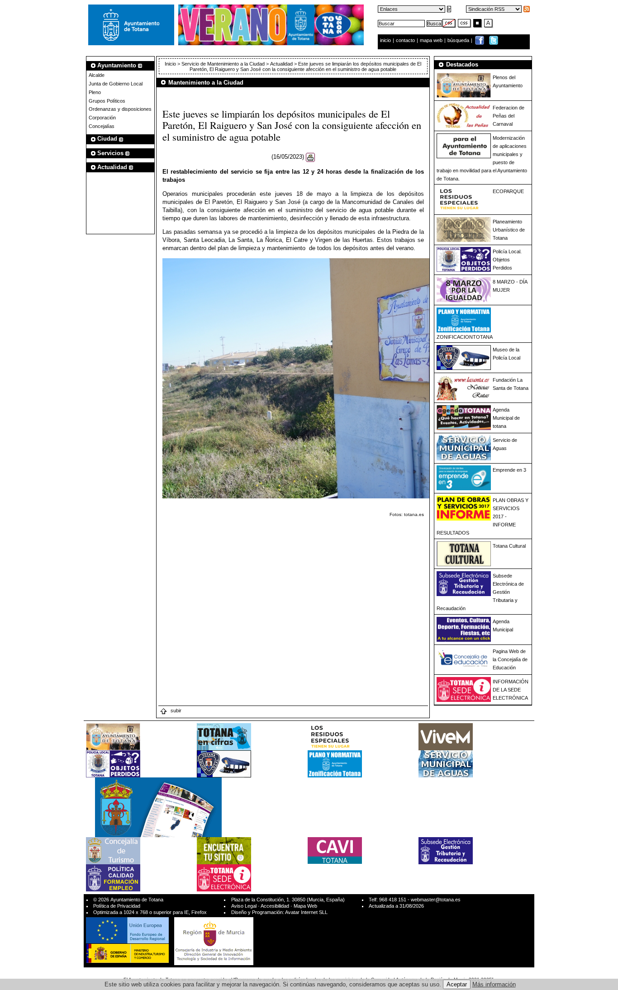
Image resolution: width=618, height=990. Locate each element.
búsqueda (459, 40)
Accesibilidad (275, 906)
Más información (494, 984)
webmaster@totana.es (436, 899)
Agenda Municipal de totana (506, 418)
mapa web (432, 40)
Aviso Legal (244, 906)
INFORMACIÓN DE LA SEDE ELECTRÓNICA (510, 690)
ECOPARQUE (508, 191)
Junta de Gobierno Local (116, 83)
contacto (405, 40)
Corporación (102, 117)
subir (175, 710)
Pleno (95, 92)
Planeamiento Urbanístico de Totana (509, 230)
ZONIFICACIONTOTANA (465, 337)
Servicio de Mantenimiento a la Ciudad (223, 63)
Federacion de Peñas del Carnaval (508, 116)
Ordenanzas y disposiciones (120, 109)
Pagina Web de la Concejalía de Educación (510, 659)
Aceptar (457, 984)
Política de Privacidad (116, 906)
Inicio (171, 63)
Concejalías (101, 126)
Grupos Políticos (107, 101)
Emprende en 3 (509, 470)
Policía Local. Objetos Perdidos (507, 259)
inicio (386, 40)
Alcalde (97, 75)
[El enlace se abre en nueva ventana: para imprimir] (310, 157)
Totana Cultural (509, 546)
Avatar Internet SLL (306, 912)
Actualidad (281, 63)
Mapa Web (305, 906)
